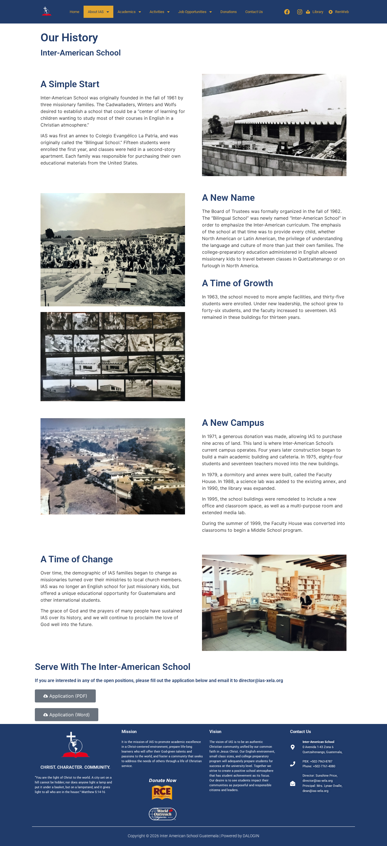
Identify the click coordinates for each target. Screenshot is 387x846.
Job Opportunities (192, 12)
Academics (127, 12)
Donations (228, 12)
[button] (98, 12)
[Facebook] (287, 12)
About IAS (96, 12)
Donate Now (163, 780)
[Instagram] (299, 12)
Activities (157, 12)
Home (74, 12)
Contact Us (254, 12)
